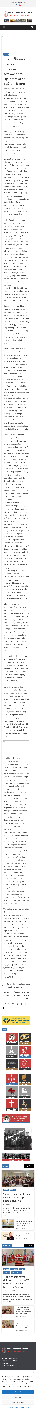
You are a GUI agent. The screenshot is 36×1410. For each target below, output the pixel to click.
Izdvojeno (7, 1272)
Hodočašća (14, 1269)
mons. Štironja (20, 88)
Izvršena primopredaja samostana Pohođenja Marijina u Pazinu (17, 985)
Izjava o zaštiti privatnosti (22, 1407)
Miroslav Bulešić (16, 1272)
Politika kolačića (10, 1407)
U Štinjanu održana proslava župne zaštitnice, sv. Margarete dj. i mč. (15, 995)
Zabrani (18, 1397)
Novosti (6, 54)
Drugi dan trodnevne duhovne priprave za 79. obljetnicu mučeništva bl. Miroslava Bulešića (24, 1311)
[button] (33, 1372)
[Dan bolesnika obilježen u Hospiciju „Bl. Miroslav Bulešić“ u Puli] (8, 1224)
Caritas (6, 1190)
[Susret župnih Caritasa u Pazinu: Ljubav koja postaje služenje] (18, 1178)
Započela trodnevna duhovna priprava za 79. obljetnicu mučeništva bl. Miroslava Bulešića (24, 1325)
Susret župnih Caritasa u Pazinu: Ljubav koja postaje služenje (16, 1197)
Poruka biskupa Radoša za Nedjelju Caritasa (24, 1235)
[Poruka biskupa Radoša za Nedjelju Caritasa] (8, 1236)
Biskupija (6, 1269)
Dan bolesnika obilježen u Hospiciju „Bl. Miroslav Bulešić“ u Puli (24, 1223)
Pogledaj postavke (18, 1402)
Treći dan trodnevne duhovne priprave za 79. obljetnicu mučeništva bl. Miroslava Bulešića (17, 1282)
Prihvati (18, 1392)
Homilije (22, 1269)
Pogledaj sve (29, 1166)
